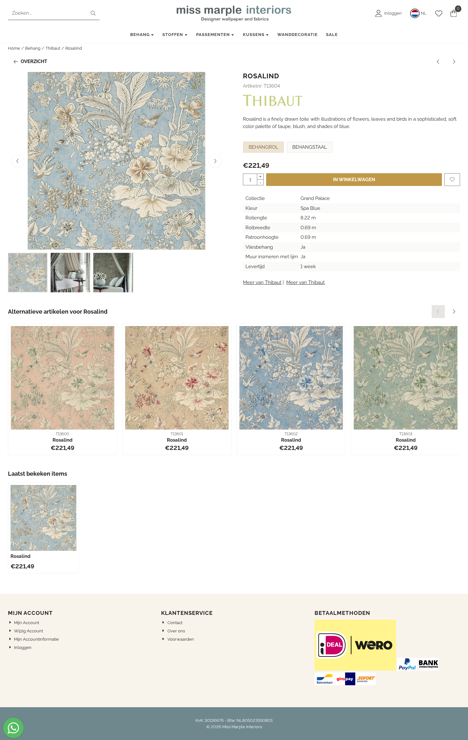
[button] (388, 13)
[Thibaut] (272, 104)
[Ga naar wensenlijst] (438, 13)
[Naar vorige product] (438, 61)
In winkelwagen (354, 179)
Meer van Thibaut (262, 282)
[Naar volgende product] (453, 61)
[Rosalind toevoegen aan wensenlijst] (452, 179)
